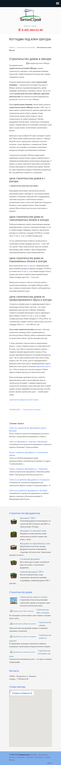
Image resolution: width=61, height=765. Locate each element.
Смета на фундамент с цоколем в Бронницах (28, 441)
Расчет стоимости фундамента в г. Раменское (28, 469)
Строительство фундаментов (30, 15)
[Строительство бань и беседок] (22, 611)
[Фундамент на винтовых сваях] (13, 537)
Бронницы (34, 754)
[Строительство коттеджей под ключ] (22, 652)
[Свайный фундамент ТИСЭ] (13, 578)
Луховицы (38, 757)
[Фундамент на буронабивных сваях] (13, 550)
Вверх (49, 763)
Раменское (21, 757)
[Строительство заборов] (23, 624)
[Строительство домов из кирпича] (23, 637)
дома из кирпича (29, 266)
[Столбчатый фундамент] (13, 566)
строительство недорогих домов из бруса (23, 400)
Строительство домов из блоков (33, 597)
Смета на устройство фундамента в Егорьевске (29, 480)
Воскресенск (43, 754)
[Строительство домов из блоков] (13, 604)
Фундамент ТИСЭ (27, 518)
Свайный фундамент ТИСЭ (32, 572)
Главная (11, 47)
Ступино (47, 757)
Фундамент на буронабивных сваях (35, 543)
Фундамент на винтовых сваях (33, 531)
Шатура (12, 760)
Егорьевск (29, 757)
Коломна (12, 757)
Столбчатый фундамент (30, 559)
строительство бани (25, 99)
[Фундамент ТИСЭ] (13, 525)
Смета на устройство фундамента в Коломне (28, 490)
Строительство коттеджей (26, 47)
